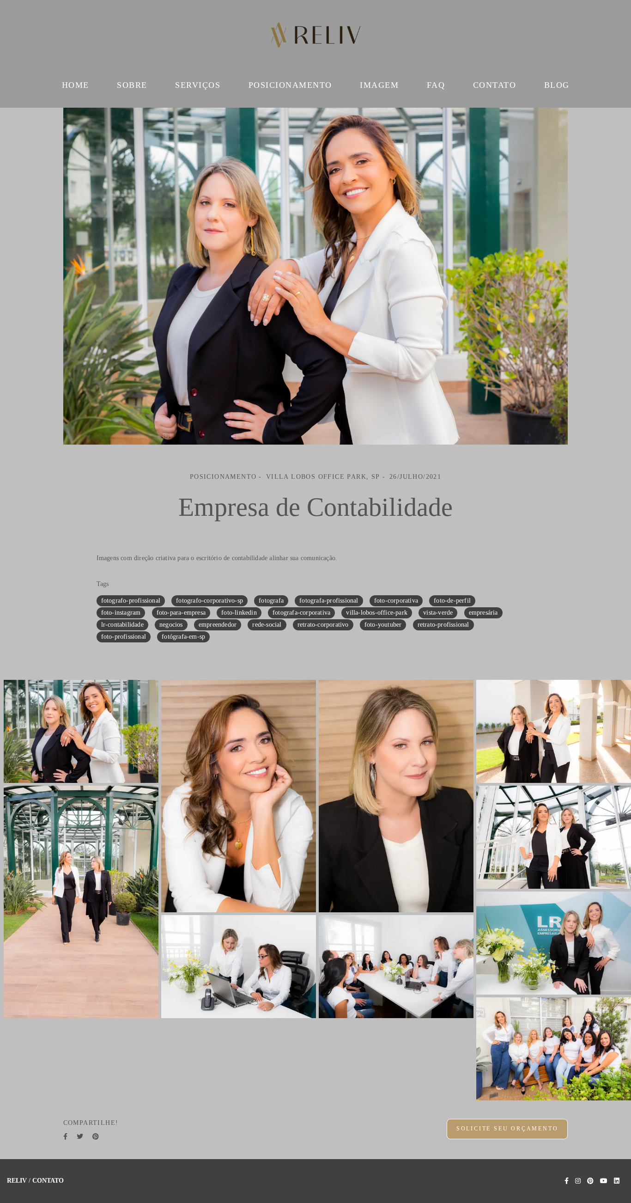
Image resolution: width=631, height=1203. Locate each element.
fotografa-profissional (328, 600)
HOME (75, 85)
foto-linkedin (239, 612)
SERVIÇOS (197, 85)
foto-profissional (123, 636)
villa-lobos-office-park (376, 612)
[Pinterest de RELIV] (590, 1181)
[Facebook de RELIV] (566, 1181)
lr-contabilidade (122, 624)
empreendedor (218, 624)
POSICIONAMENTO (290, 85)
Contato (48, 1181)
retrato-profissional (443, 624)
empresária (483, 612)
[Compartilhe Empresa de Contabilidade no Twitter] (80, 1136)
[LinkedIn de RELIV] (616, 1181)
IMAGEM (379, 85)
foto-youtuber (383, 624)
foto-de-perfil (452, 600)
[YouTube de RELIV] (603, 1181)
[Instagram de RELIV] (578, 1181)
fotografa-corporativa (301, 612)
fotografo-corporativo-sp (209, 600)
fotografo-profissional (130, 600)
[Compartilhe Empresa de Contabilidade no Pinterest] (95, 1136)
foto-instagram (121, 612)
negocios (171, 624)
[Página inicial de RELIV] (315, 37)
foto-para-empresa (181, 612)
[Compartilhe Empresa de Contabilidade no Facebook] (65, 1136)
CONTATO (494, 85)
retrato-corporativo (323, 624)
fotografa (271, 600)
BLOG (557, 85)
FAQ (436, 85)
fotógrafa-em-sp (183, 636)
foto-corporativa (396, 600)
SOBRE (132, 85)
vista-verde (438, 612)
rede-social (266, 624)
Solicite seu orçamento (507, 1129)
